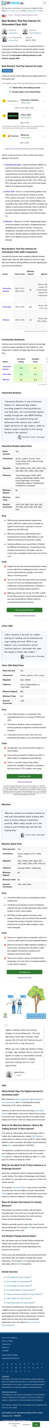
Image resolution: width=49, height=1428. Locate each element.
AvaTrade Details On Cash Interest (20, 1290)
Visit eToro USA (24, 776)
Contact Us (6, 1344)
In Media (5, 1350)
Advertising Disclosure (10, 1358)
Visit (36, 1424)
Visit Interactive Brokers (24, 610)
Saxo (10, 1145)
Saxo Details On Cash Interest (18, 1281)
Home (10, 15)
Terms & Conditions (9, 1337)
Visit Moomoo (24, 972)
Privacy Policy (7, 1341)
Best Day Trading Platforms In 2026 (26, 15)
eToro (39, 1156)
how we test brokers (15, 149)
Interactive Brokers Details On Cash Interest (24, 1294)
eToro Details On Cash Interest (19, 1285)
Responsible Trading (10, 1355)
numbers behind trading (35, 11)
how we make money (13, 11)
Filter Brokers (7, 71)
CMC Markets (37, 1136)
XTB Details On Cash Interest (18, 1277)
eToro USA (9, 191)
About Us (5, 1347)
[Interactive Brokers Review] (27, 1424)
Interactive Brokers (13, 164)
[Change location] (4, 16)
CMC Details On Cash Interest (18, 1298)
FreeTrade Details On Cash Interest (20, 1302)
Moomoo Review (24, 977)
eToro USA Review (24, 782)
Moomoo (9, 221)
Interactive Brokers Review (24, 615)
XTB (20, 1102)
